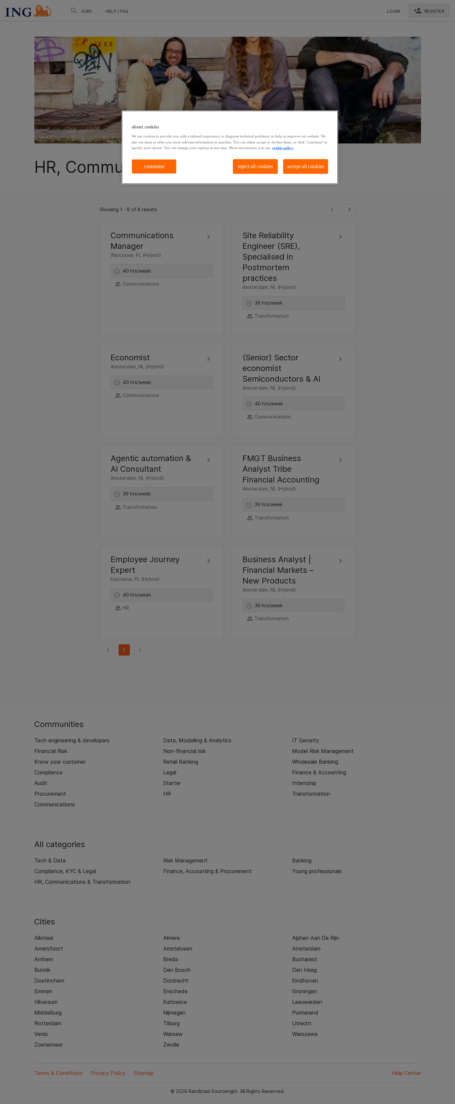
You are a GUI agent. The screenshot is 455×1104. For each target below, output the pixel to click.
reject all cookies (255, 166)
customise (154, 166)
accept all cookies (305, 166)
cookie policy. (283, 148)
